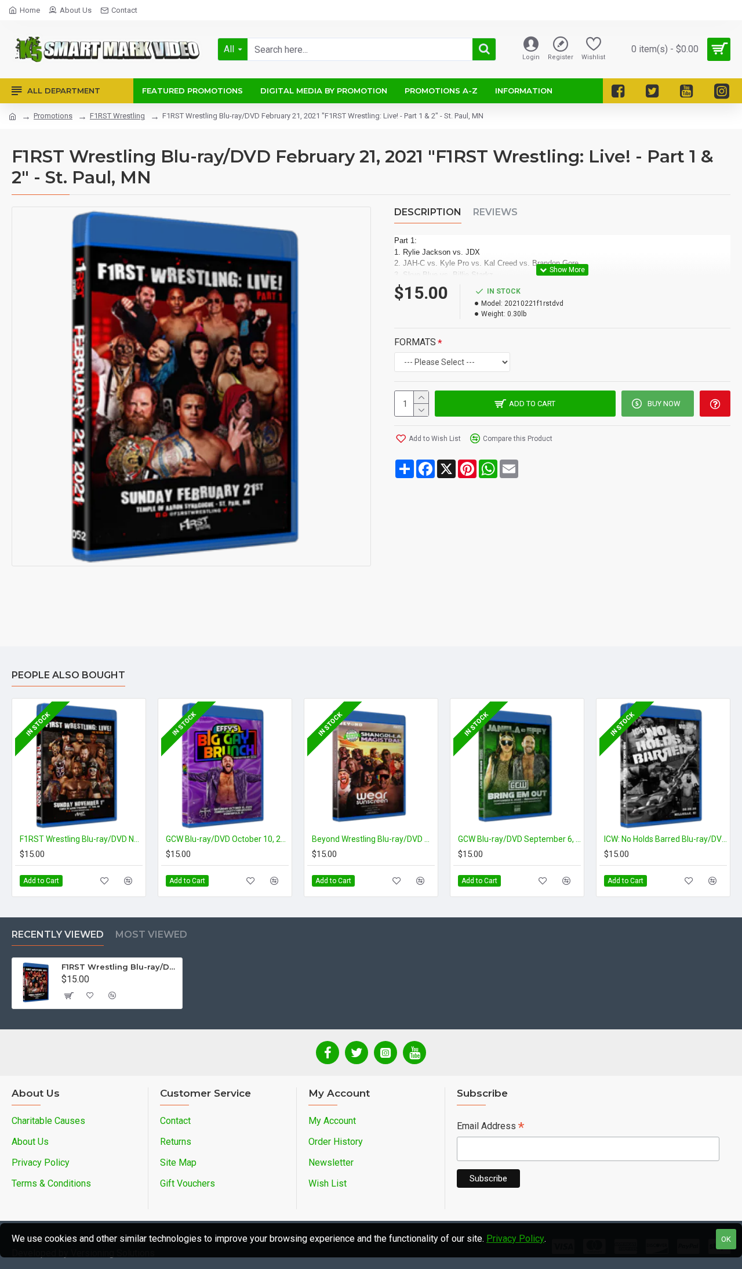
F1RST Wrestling (117, 115)
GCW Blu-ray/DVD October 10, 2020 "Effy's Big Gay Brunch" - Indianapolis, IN (227, 839)
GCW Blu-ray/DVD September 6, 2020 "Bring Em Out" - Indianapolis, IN (519, 839)
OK (726, 1239)
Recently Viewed (58, 934)
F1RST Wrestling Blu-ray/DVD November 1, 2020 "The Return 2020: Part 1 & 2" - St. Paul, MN (81, 839)
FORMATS (415, 342)
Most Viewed (151, 934)
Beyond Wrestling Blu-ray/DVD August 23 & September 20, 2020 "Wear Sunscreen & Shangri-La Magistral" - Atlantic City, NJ (373, 839)
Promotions (53, 115)
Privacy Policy (515, 1238)
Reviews (495, 212)
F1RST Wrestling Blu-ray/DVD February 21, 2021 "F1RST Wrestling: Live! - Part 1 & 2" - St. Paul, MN (119, 966)
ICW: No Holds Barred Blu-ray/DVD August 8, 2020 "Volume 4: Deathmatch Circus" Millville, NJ (665, 839)
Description (427, 212)
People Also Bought (68, 675)
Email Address (490, 1127)
